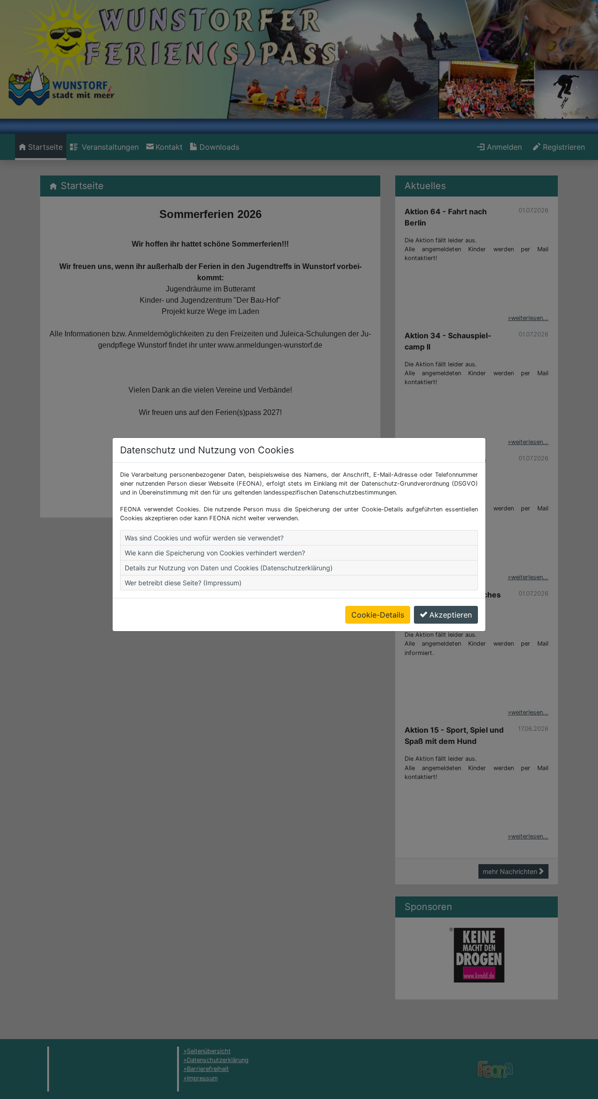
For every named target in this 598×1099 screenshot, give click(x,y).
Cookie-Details (377, 614)
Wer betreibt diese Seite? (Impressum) (183, 583)
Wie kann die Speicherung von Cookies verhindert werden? (215, 553)
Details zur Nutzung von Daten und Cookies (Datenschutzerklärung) (229, 568)
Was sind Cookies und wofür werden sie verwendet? (204, 538)
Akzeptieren (450, 614)
